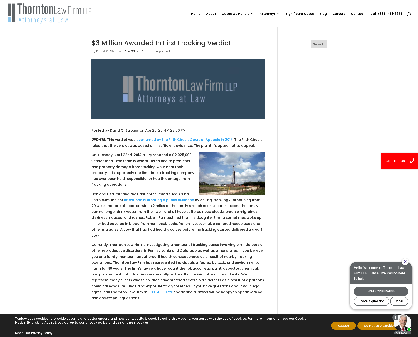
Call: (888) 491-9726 (386, 14)
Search (318, 44)
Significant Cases (300, 14)
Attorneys (268, 14)
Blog (323, 14)
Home (196, 14)
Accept (343, 326)
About (211, 14)
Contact (358, 14)
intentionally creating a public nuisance (159, 199)
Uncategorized (158, 51)
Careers (338, 14)
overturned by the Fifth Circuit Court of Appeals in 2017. (184, 139)
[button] (399, 160)
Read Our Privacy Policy (33, 333)
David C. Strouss (109, 51)
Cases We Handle (235, 14)
